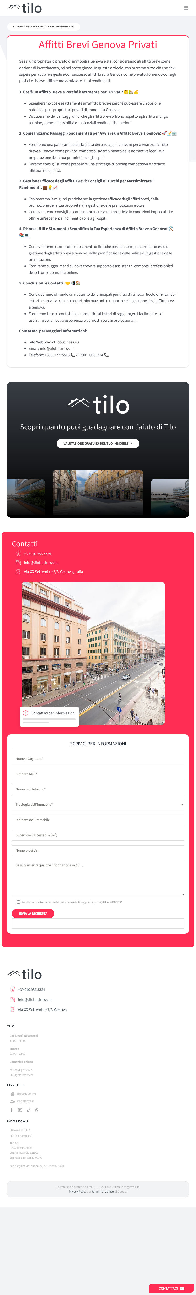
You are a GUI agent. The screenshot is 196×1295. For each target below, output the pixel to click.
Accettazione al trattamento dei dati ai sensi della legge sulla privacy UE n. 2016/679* (72, 902)
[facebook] (11, 1110)
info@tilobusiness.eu (41, 563)
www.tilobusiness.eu (62, 342)
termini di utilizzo (103, 1192)
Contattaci (168, 1288)
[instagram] (20, 1110)
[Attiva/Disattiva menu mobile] (186, 7)
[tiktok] (29, 1110)
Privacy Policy (77, 1192)
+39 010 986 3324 (37, 554)
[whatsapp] (37, 1110)
